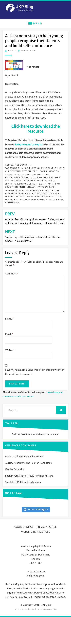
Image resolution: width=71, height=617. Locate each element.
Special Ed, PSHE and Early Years (23, 482)
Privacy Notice (46, 526)
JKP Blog (46, 604)
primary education (47, 190)
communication (49, 171)
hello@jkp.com (35, 575)
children (33, 171)
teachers (57, 199)
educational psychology (20, 177)
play (32, 190)
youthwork (12, 202)
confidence (12, 174)
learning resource (16, 184)
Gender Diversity (14, 469)
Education (23, 165)
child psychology (16, 171)
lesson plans (37, 184)
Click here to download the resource (35, 129)
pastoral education (17, 190)
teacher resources (39, 199)
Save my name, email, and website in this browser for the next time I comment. (34, 371)
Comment (11, 273)
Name (9, 318)
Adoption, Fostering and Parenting (24, 456)
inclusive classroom (43, 180)
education (43, 174)
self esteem (38, 196)
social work (53, 196)
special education (16, 199)
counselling (28, 174)
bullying (34, 168)
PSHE (28, 193)
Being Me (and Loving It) (28, 144)
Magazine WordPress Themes (28, 609)
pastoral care (46, 187)
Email (9, 334)
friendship (53, 177)
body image (21, 168)
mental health (28, 187)
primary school (14, 193)
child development (52, 168)
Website (10, 349)
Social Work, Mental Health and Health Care (29, 475)
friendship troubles (17, 180)
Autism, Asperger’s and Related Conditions (28, 462)
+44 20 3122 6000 (35, 571)
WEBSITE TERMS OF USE (35, 531)
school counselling (17, 196)
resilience (54, 193)
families (41, 177)
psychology (39, 193)
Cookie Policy (23, 526)
